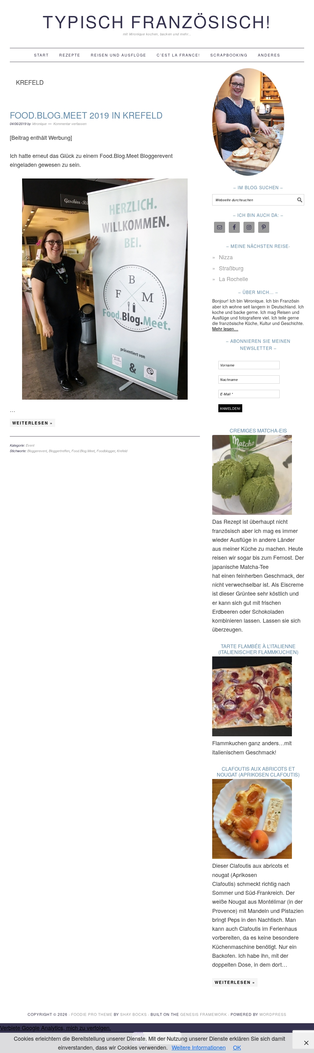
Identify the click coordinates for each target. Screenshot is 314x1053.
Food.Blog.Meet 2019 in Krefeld (86, 115)
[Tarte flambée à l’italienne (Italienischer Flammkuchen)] (252, 697)
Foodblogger (106, 450)
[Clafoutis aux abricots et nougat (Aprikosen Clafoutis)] (252, 820)
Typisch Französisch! (157, 21)
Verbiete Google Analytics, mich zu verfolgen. (55, 1027)
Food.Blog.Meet (83, 450)
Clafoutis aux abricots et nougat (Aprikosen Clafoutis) (258, 771)
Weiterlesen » (32, 423)
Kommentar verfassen (69, 123)
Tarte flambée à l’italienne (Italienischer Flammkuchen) (258, 649)
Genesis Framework (203, 1014)
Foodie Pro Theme (92, 1014)
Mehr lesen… (225, 329)
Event (30, 445)
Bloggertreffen (59, 450)
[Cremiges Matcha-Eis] (252, 476)
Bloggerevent (37, 450)
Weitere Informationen (199, 1047)
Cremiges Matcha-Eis (258, 430)
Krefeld (122, 450)
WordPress (272, 1014)
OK (237, 1047)
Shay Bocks (133, 1014)
